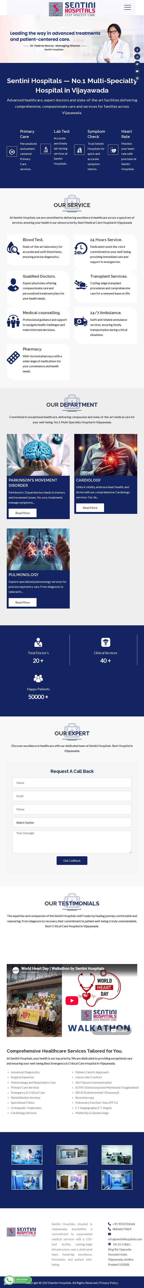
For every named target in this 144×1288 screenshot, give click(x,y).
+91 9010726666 (123, 1224)
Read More (22, 513)
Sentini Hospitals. (61, 1282)
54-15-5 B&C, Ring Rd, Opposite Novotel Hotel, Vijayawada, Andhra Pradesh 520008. (121, 1254)
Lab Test (62, 131)
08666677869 (121, 1229)
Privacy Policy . (109, 1282)
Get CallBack (72, 860)
